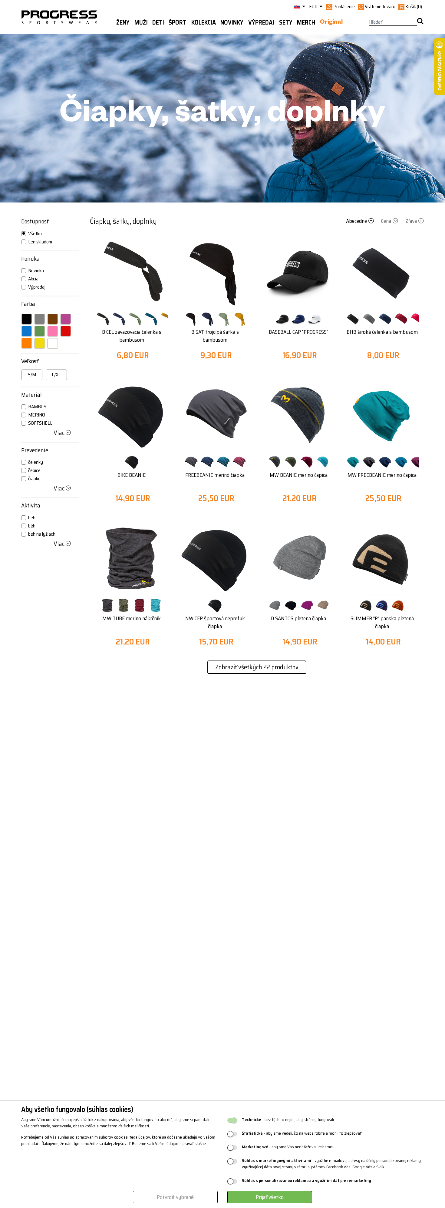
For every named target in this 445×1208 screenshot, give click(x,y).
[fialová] (65, 318)
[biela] (52, 343)
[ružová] (52, 331)
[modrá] (26, 331)
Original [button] (331, 22)
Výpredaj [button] (261, 22)
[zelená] (39, 331)
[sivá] (39, 318)
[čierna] (26, 318)
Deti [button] (158, 22)
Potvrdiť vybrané (175, 1197)
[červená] (65, 331)
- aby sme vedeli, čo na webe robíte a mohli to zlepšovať (301, 1133)
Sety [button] (285, 22)
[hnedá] (52, 318)
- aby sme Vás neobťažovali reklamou (288, 1147)
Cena (386, 221)
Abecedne (356, 221)
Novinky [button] (231, 22)
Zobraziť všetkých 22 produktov (256, 667)
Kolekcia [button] (203, 22)
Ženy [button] (123, 22)
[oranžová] (26, 343)
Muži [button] (141, 22)
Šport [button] (177, 22)
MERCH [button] (306, 22)
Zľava (411, 221)
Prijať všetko (270, 1197)
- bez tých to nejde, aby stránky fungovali (288, 1119)
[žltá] (39, 343)
